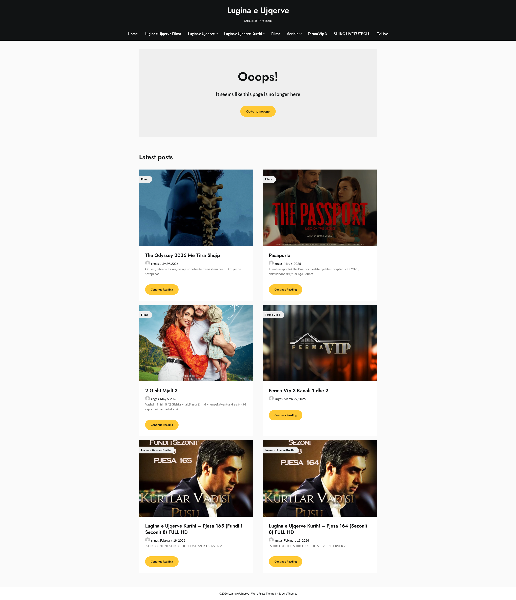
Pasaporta (279, 255)
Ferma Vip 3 (317, 33)
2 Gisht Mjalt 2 (161, 390)
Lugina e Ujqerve (258, 10)
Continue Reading (162, 289)
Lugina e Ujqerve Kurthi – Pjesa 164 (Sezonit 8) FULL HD (318, 529)
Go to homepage (258, 111)
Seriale (293, 33)
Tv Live (382, 33)
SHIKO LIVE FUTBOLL (352, 33)
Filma (275, 33)
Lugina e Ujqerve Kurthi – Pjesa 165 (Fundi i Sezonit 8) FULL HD (193, 529)
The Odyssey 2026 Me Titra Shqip (182, 255)
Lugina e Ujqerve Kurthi (243, 33)
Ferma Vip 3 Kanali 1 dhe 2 (298, 390)
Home (133, 33)
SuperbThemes (288, 593)
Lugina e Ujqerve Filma (163, 33)
